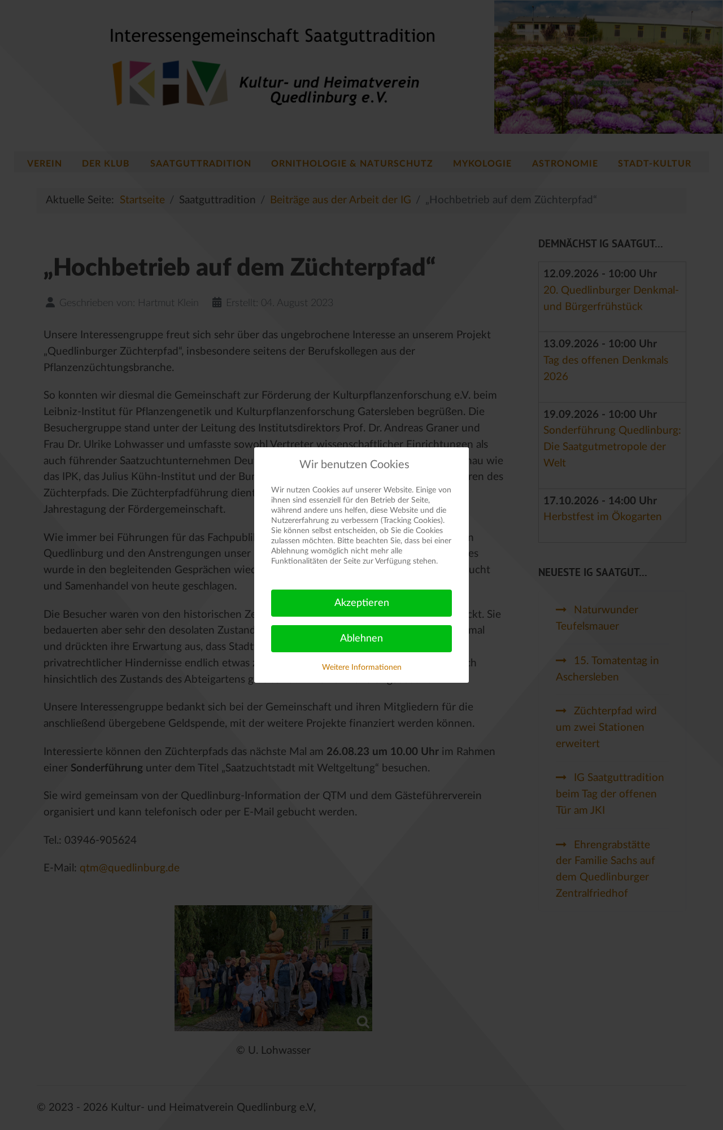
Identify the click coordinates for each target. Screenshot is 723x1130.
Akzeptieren (361, 603)
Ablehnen (361, 639)
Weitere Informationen (362, 667)
